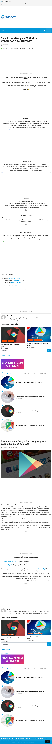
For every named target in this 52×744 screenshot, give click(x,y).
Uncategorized (37, 633)
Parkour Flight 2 (8, 565)
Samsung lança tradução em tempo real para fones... (31, 396)
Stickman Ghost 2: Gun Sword (12, 563)
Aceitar (47, 741)
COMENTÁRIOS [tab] (43, 373)
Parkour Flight (42, 569)
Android (17, 395)
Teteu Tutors (4, 653)
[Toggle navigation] (3, 30)
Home (4, 35)
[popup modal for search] (49, 30)
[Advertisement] (35, 18)
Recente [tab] (9, 373)
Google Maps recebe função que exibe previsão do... (30, 425)
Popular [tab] (26, 373)
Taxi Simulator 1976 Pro (10, 561)
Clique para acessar (14, 278)
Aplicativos (10, 634)
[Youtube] (44, 30)
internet (9, 35)
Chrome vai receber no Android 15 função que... (29, 411)
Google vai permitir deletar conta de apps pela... (29, 382)
